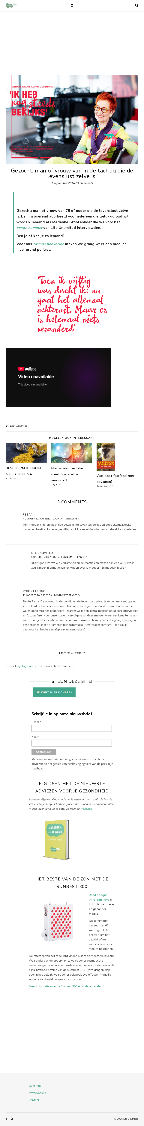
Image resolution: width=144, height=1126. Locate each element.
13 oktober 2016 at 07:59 (37, 595)
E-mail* (36, 722)
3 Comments (85, 183)
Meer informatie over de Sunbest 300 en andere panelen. (66, 986)
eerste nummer (29, 227)
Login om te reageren (66, 518)
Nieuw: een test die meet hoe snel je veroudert (67, 474)
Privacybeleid (37, 1093)
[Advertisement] (72, 47)
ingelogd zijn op (27, 666)
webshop (86, 809)
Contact (34, 1100)
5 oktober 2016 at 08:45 (45, 557)
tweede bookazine (48, 244)
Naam (35, 736)
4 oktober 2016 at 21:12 (36, 518)
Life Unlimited (18, 426)
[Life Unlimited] (11, 5)
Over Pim (35, 1086)
